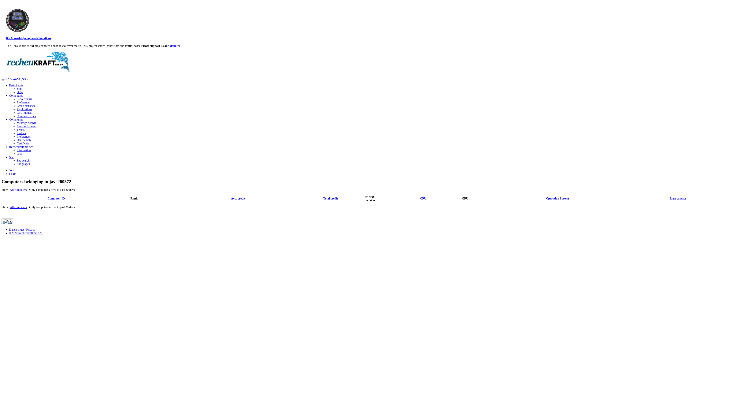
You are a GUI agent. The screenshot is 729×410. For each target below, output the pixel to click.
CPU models (24, 112)
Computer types (26, 116)
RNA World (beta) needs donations (28, 38)
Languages (23, 164)
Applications (24, 109)
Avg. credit (238, 198)
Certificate (23, 143)
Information (24, 150)
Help (20, 92)
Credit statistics (26, 105)
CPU (423, 198)
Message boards (26, 123)
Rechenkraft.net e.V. (21, 146)
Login (12, 173)
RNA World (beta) (16, 78)
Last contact (678, 198)
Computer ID (56, 198)
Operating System (557, 198)
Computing (16, 95)
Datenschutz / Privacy (22, 229)
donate (174, 45)
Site (11, 157)
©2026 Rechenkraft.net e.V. (26, 233)
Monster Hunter (26, 126)
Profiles (21, 133)
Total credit (330, 198)
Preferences (24, 102)
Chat (19, 153)
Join (19, 88)
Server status (24, 99)
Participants (16, 85)
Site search (23, 160)
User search (24, 140)
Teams (20, 129)
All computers (18, 189)
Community (16, 119)
